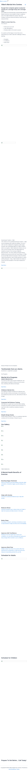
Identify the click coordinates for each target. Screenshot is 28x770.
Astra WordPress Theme (14, 769)
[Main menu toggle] (25, 4)
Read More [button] (3, 265)
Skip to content (3, 1)
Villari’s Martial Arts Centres (11, 4)
